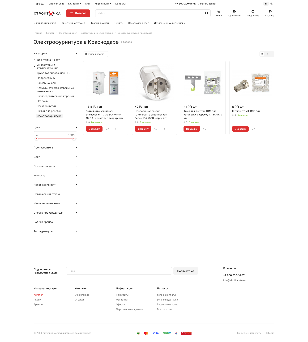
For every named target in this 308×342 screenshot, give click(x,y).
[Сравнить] (114, 129)
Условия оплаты (166, 294)
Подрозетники (46, 78)
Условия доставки (167, 299)
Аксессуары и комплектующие (47, 66)
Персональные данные (129, 309)
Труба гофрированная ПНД (54, 73)
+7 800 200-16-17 (185, 3)
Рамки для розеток (49, 111)
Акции (37, 299)
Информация (124, 288)
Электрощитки (46, 106)
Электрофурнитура (49, 116)
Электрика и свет (48, 59)
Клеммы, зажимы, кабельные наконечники (55, 89)
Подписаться (185, 271)
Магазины (122, 299)
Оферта (120, 304)
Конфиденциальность (249, 333)
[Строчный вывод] (266, 54)
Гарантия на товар (167, 304)
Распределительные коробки (55, 96)
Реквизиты (122, 294)
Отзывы (79, 299)
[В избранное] (107, 129)
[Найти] (207, 13)
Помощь (162, 288)
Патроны (42, 101)
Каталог (38, 294)
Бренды (38, 304)
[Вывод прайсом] (271, 54)
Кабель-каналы (46, 82)
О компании (82, 294)
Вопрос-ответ (165, 309)
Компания (81, 288)
